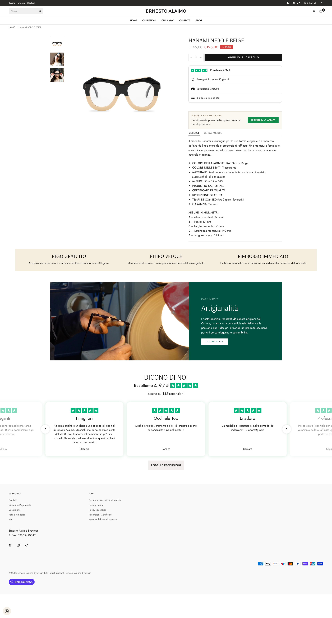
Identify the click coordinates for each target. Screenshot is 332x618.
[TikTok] (298, 3)
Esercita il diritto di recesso (103, 519)
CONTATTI (185, 20)
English (21, 2)
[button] (214, 341)
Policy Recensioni (98, 510)
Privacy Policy (96, 505)
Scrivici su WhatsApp (263, 120)
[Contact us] (7, 611)
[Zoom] (171, 44)
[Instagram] (293, 3)
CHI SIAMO (168, 20)
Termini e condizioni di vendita (105, 500)
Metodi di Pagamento (20, 505)
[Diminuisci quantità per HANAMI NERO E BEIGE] (191, 57)
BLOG (199, 20)
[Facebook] (288, 3)
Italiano (12, 2)
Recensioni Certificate (100, 514)
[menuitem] (12, 3)
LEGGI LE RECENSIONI (166, 465)
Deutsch (31, 2)
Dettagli (194, 133)
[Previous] (74, 93)
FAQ (11, 519)
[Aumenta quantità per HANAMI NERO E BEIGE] (200, 57)
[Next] (169, 93)
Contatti (13, 500)
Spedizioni (14, 510)
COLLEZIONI (149, 20)
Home (12, 27)
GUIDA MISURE (213, 133)
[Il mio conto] (314, 11)
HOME (133, 20)
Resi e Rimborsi (17, 514)
